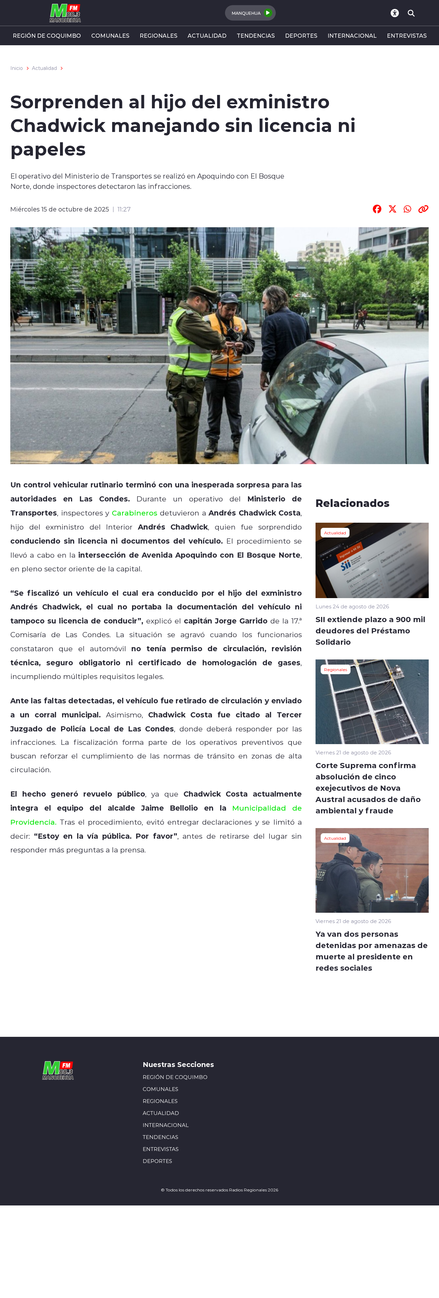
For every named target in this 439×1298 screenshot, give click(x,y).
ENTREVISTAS (407, 35)
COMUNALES (110, 35)
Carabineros (134, 513)
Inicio (16, 68)
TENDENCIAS (256, 35)
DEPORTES (301, 35)
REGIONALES (158, 35)
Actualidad (44, 68)
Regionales (335, 669)
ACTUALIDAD (207, 35)
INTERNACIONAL (352, 35)
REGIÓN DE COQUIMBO (47, 35)
